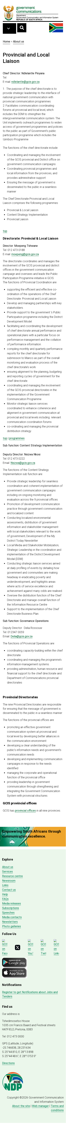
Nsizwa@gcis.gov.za (23, 463)
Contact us (9, 889)
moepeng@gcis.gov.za (25, 254)
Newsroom (8, 880)
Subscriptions (10, 908)
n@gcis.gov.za (25, 81)
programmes (17, 438)
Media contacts (12, 917)
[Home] (31, 13)
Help (5, 894)
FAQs (5, 899)
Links (5, 885)
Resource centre (12, 876)
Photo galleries (11, 926)
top (5, 231)
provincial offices (25, 810)
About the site (21, 1106)
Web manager (40, 1106)
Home (6, 41)
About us (18, 41)
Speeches (8, 912)
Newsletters (10, 921)
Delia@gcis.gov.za (21, 636)
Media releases (11, 903)
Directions (8, 1063)
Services (7, 871)
